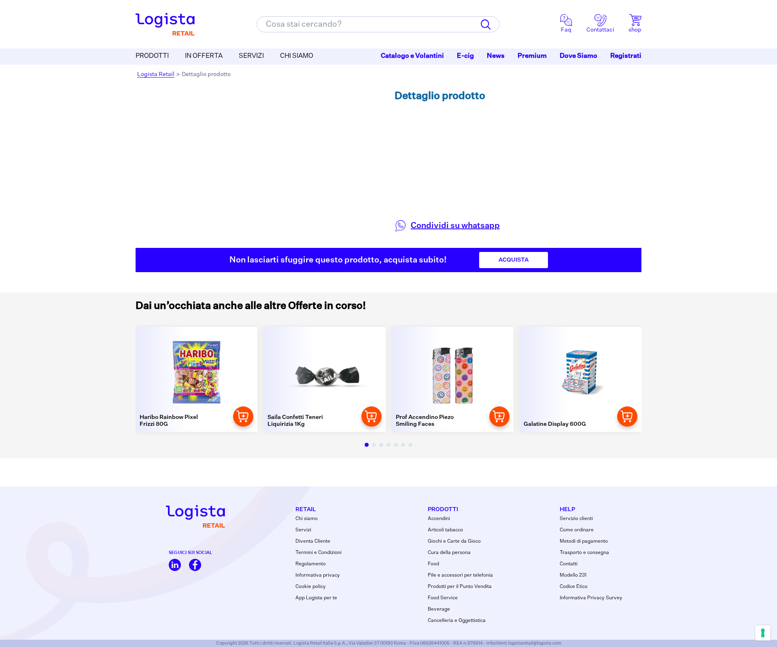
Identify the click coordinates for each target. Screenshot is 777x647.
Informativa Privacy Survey (591, 598)
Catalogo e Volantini (412, 56)
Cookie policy (310, 586)
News (496, 56)
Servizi (303, 530)
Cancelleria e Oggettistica (457, 620)
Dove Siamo (578, 56)
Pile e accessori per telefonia (460, 575)
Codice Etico (574, 586)
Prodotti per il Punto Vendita (460, 586)
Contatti (568, 564)
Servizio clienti (576, 518)
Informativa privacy (317, 575)
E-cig (465, 56)
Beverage (439, 609)
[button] (367, 445)
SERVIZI (251, 56)
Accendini (439, 518)
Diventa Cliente (312, 541)
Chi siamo (306, 518)
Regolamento (310, 564)
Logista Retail (155, 74)
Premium (532, 56)
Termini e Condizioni (318, 552)
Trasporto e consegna (584, 552)
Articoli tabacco (445, 530)
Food (433, 564)
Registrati (625, 56)
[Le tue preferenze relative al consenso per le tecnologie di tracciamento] (763, 633)
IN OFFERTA (204, 56)
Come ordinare (577, 530)
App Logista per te (316, 598)
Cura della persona (449, 552)
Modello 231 (573, 575)
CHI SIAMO (296, 56)
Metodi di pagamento (584, 541)
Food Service (443, 598)
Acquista (514, 260)
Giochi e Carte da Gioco (454, 541)
